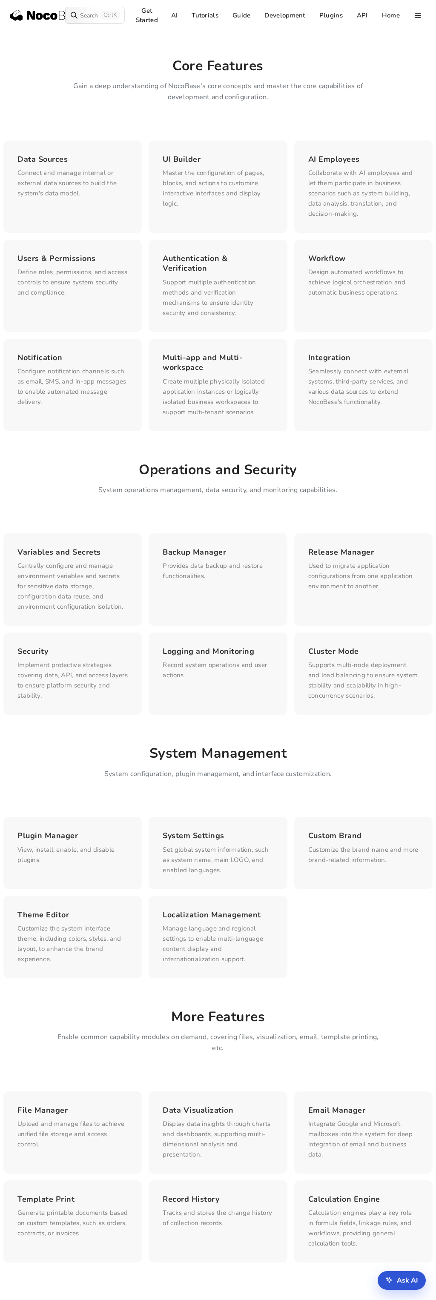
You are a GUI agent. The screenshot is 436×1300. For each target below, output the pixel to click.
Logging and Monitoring (208, 651)
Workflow (327, 258)
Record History (191, 1199)
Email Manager (337, 1110)
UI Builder (182, 159)
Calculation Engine (344, 1199)
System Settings (193, 835)
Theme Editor (43, 915)
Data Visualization (198, 1110)
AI (174, 15)
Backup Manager (194, 552)
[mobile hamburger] (418, 15)
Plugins (331, 15)
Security (32, 651)
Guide (241, 15)
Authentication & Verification (195, 263)
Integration (329, 357)
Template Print (46, 1199)
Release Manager (341, 552)
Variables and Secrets (59, 552)
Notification (39, 357)
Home (391, 15)
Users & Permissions (56, 258)
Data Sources (42, 159)
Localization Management (212, 915)
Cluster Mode (333, 651)
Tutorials (205, 15)
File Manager (42, 1110)
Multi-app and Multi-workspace (203, 362)
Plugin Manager (47, 835)
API (362, 15)
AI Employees (334, 159)
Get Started (147, 15)
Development (284, 15)
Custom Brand (335, 835)
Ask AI (407, 1280)
